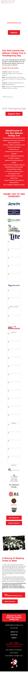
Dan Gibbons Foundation (14, 650)
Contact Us (14, 632)
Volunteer (14, 635)
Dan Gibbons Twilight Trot (14, 656)
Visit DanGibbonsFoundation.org (13, 595)
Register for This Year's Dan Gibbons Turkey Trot (14, 618)
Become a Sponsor (14, 523)
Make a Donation (10, 601)
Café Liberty (14, 653)
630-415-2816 (14, 628)
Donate (14, 638)
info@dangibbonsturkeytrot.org (14, 625)
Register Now (14, 113)
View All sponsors (14, 518)
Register (13, 32)
